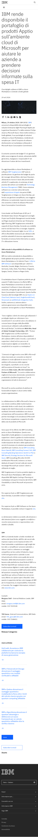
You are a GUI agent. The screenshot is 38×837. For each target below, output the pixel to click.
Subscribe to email (9, 626)
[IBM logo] (5, 2)
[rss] (17, 117)
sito (3, 498)
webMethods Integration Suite (22, 300)
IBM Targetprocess (14, 172)
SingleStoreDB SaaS (27, 297)
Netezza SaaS (15, 297)
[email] (14, 117)
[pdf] (20, 117)
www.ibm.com (10, 588)
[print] (11, 117)
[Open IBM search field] (34, 2)
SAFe (30, 231)
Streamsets (6, 300)
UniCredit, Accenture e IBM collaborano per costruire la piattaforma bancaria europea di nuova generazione (13, 651)
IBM (29, 122)
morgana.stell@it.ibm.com (15, 604)
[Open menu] (4, 7)
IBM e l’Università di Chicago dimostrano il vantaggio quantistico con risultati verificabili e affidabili (13, 672)
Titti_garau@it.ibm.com (14, 617)
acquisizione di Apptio (12, 192)
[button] (12, 626)
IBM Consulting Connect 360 (22, 450)
